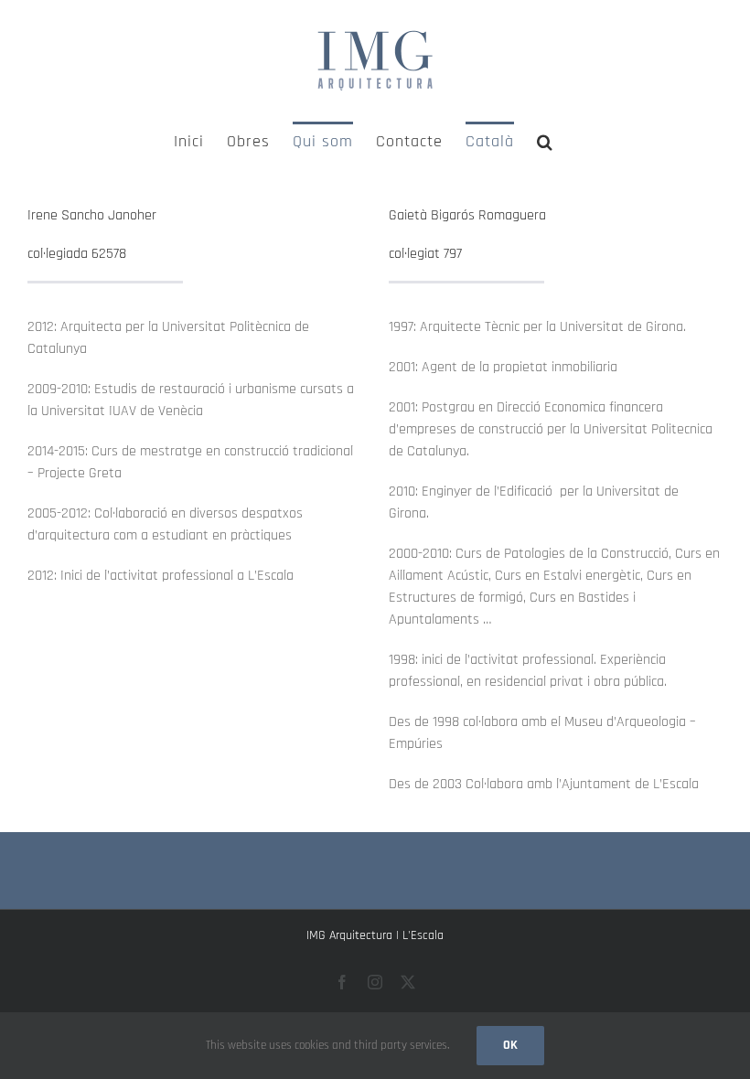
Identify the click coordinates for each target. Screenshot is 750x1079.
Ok (510, 1045)
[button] (545, 140)
